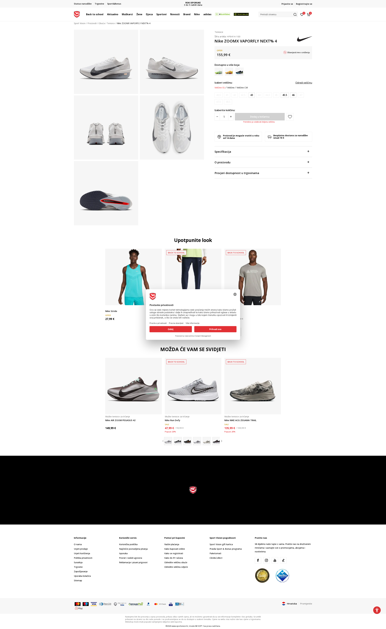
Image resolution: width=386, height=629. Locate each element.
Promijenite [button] (306, 603)
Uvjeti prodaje (81, 548)
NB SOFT (198, 626)
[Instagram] (266, 560)
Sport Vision (79, 23)
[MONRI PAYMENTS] (79, 608)
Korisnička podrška (128, 544)
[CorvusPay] (135, 604)
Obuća (101, 23)
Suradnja (78, 562)
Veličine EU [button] (220, 87)
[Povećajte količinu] (230, 116)
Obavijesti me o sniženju (298, 52)
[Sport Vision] (77, 14)
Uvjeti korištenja (82, 553)
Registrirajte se (304, 3)
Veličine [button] (230, 87)
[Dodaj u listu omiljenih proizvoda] (276, 301)
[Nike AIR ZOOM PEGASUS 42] (133, 386)
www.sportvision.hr (180, 626)
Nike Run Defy (172, 420)
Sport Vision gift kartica (221, 544)
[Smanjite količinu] (217, 116)
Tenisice (111, 23)
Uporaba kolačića (82, 576)
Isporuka (123, 553)
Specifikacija (223, 151)
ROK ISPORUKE (193, 3)
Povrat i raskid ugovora (130, 557)
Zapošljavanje (81, 571)
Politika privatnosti (83, 557)
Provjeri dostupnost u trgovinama (237, 173)
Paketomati (215, 553)
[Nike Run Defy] (193, 386)
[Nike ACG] (252, 277)
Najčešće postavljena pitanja (133, 548)
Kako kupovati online (174, 548)
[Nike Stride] (133, 277)
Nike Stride (111, 311)
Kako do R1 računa (173, 557)
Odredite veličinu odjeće (176, 566)
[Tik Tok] (283, 560)
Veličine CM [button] (242, 87)
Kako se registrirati (173, 553)
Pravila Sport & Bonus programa (226, 548)
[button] (105, 14)
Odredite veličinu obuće (175, 562)
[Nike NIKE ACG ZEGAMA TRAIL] (252, 386)
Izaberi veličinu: (224, 82)
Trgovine (78, 566)
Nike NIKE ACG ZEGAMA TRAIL (240, 420)
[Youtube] (275, 560)
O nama (78, 544)
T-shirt (108, 307)
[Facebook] (258, 560)
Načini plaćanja (171, 544)
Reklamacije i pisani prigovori (133, 562)
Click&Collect (216, 557)
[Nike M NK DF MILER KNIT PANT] (193, 277)
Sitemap (78, 580)
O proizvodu (222, 162)
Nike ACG (229, 311)
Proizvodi (91, 23)
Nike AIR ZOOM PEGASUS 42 (120, 420)
